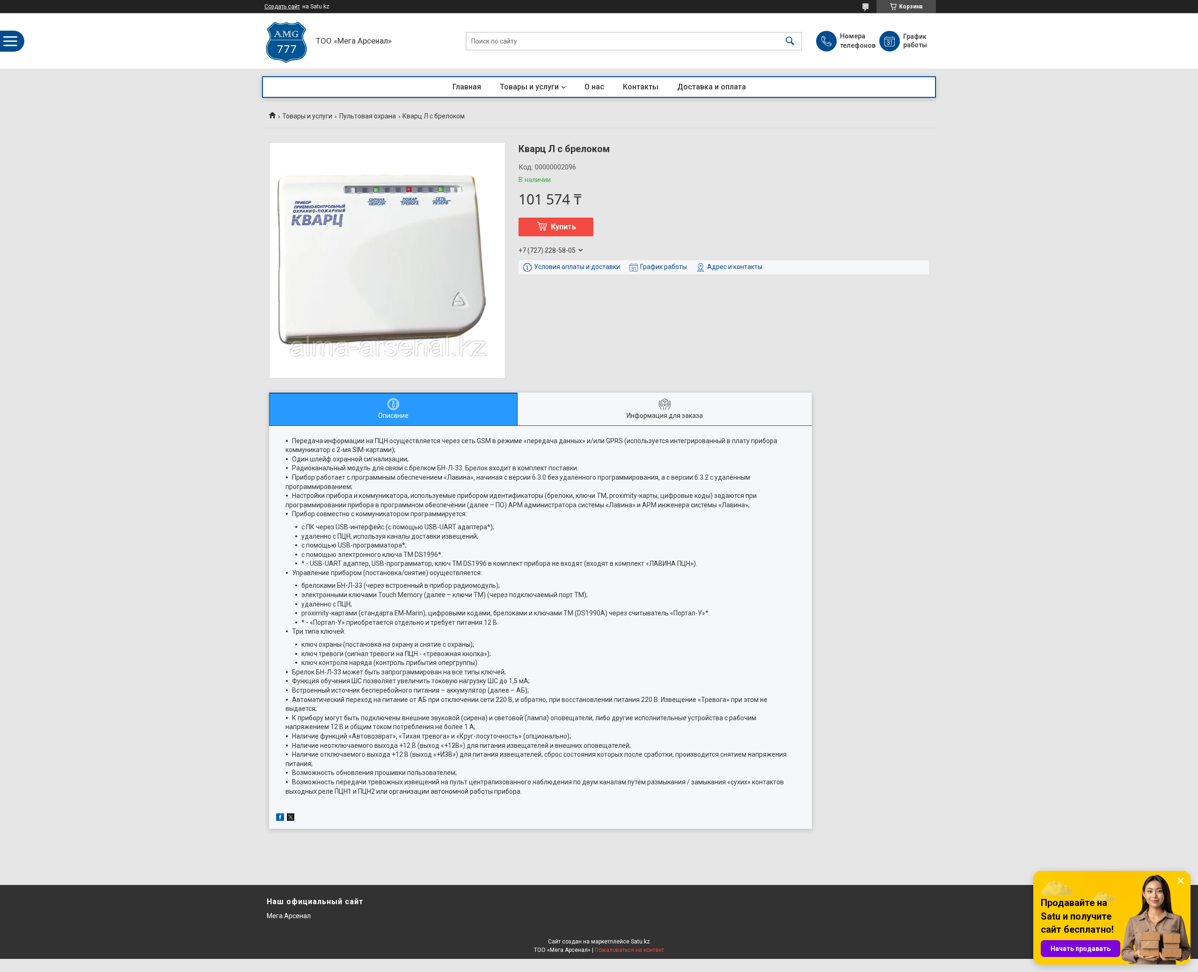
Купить (563, 226)
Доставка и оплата (711, 86)
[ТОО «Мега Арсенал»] (286, 41)
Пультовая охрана (367, 116)
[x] (290, 818)
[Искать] (790, 41)
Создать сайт (282, 6)
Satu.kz (640, 941)
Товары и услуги (529, 86)
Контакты (640, 86)
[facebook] (280, 818)
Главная (467, 86)
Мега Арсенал (289, 916)
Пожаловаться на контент (629, 950)
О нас (594, 86)
